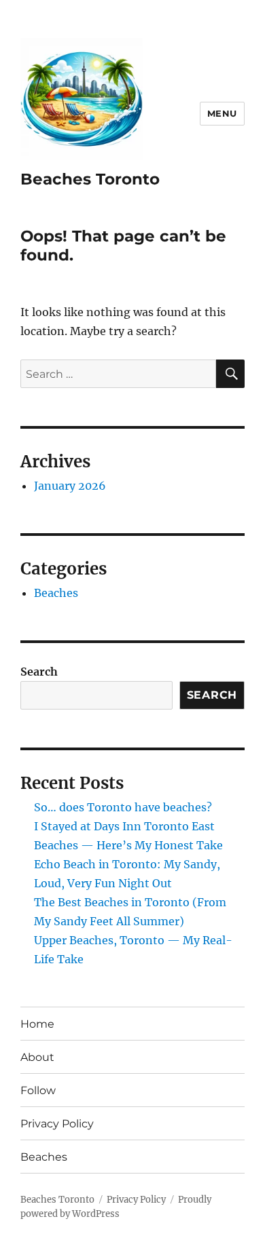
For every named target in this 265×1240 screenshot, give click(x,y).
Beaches (56, 593)
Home (37, 1024)
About (37, 1057)
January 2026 (70, 485)
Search (39, 671)
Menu (222, 113)
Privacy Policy (57, 1123)
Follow (38, 1090)
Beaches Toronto (90, 179)
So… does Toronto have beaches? (123, 807)
